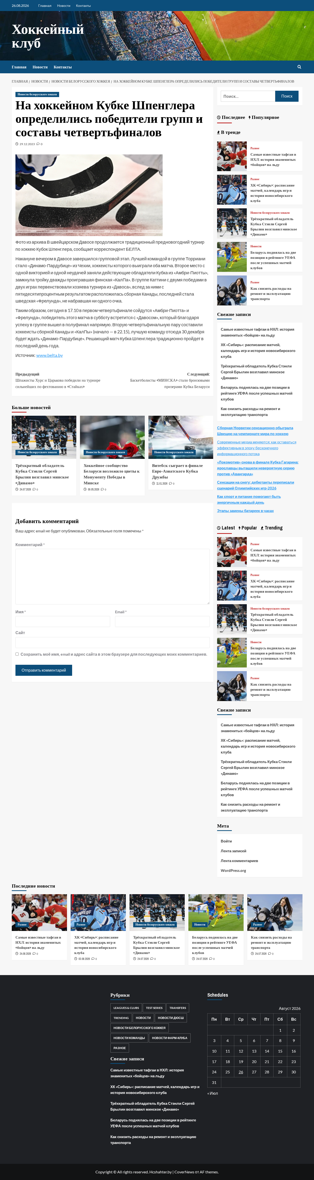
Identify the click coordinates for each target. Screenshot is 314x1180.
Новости (63, 5)
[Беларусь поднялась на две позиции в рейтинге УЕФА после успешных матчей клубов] (232, 256)
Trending (121, 1018)
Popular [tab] (248, 527)
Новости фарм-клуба (169, 1038)
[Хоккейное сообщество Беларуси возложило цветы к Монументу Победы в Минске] (112, 437)
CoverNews (184, 1171)
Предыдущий (57, 380)
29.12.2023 (27, 144)
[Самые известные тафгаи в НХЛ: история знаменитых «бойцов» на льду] (232, 155)
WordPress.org (233, 870)
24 (214, 1071)
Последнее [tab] (233, 117)
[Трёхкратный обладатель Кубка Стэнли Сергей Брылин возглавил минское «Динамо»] (44, 437)
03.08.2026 (84, 959)
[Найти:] (248, 96)
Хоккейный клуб (48, 36)
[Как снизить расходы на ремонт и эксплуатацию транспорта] (232, 290)
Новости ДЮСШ (171, 1018)
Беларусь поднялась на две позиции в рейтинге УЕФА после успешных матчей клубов (273, 260)
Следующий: (170, 380)
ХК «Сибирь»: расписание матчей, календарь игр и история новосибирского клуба (272, 193)
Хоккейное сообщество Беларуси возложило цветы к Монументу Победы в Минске (112, 474)
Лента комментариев (239, 860)
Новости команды (129, 1038)
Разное (254, 148)
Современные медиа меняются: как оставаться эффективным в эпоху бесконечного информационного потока (256, 448)
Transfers (178, 1008)
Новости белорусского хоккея (37, 94)
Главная (45, 5)
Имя (20, 611)
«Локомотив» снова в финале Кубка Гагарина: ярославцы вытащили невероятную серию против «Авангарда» (258, 468)
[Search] (299, 67)
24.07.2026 (25, 489)
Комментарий (30, 544)
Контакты (83, 5)
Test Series (154, 1008)
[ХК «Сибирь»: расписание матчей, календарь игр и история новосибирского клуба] (232, 189)
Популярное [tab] (264, 117)
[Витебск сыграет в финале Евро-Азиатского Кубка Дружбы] (180, 437)
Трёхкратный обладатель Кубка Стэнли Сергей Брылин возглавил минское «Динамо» (42, 474)
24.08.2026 (25, 954)
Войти (226, 841)
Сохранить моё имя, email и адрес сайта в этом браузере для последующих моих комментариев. (114, 654)
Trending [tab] (273, 527)
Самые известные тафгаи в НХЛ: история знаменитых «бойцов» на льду (273, 159)
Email (121, 611)
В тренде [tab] (230, 132)
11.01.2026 (161, 484)
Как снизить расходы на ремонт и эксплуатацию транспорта (270, 293)
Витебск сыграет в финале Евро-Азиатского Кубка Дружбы (177, 471)
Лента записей (233, 851)
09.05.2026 (93, 489)
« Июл (212, 1093)
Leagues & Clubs (126, 1008)
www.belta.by (49, 355)
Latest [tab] (228, 527)
